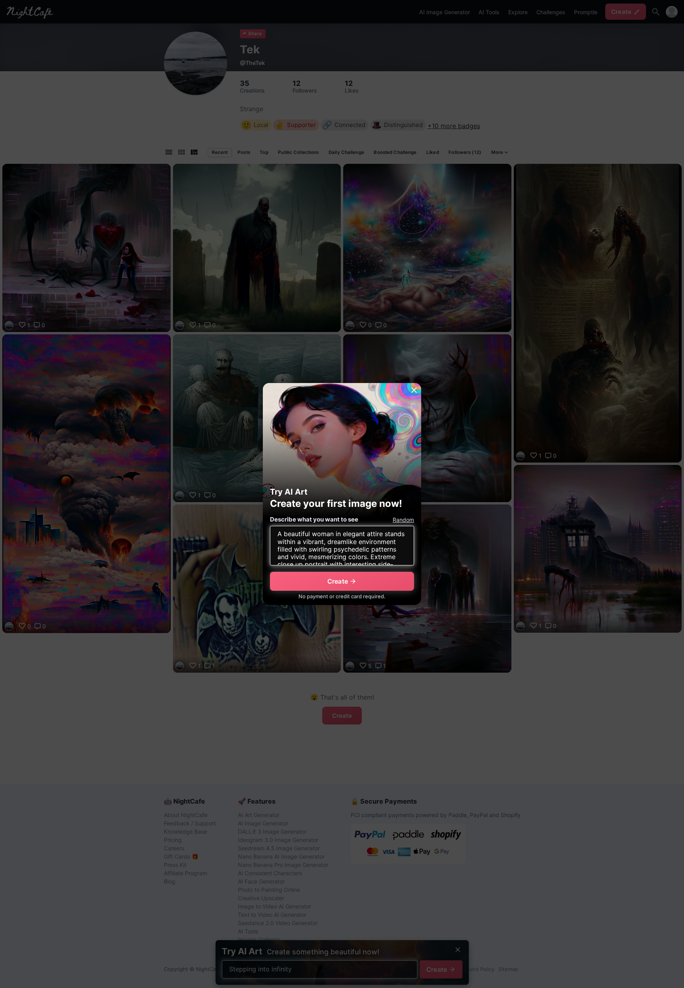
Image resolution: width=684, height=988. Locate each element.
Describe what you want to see (314, 519)
